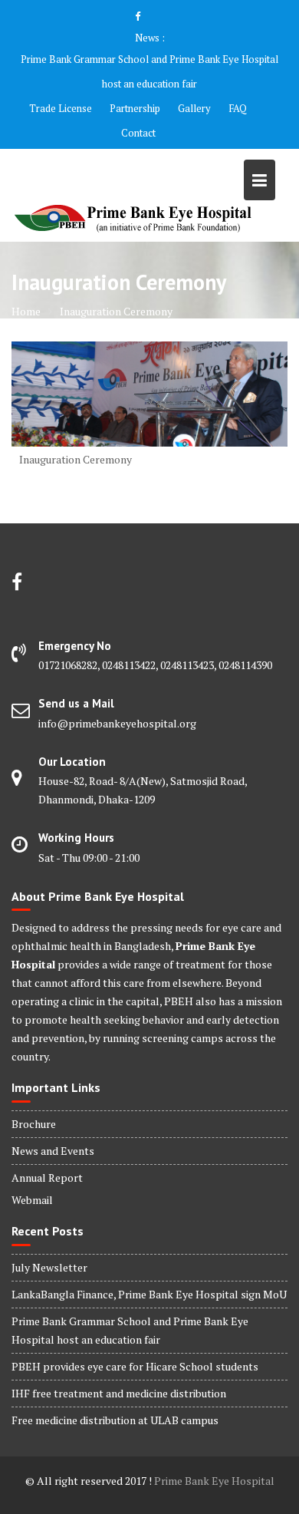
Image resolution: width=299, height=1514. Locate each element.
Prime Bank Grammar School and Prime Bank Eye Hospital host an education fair (149, 71)
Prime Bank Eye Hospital (214, 1480)
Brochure (34, 1124)
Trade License (60, 108)
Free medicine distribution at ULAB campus (115, 1420)
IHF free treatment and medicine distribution (119, 1393)
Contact (138, 133)
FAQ (237, 108)
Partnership (135, 108)
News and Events (53, 1150)
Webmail (32, 1199)
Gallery (194, 108)
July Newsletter (49, 1267)
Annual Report (47, 1177)
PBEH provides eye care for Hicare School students (135, 1366)
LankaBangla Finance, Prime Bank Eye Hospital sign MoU (149, 1294)
